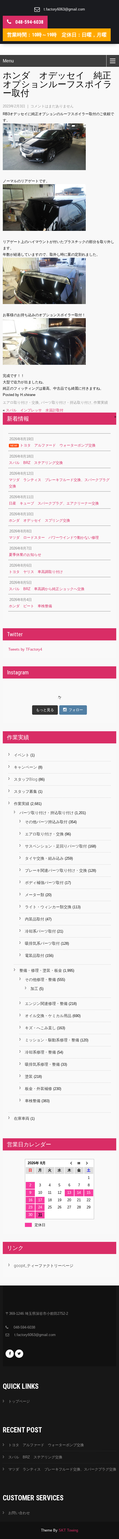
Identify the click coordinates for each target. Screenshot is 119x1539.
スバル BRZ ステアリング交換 (35, 1457)
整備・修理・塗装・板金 (40, 970)
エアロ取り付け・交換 (21, 402)
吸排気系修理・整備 (42, 1064)
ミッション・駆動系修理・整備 (52, 1040)
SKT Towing (68, 1530)
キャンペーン (25, 767)
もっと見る (45, 710)
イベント (21, 755)
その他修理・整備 (40, 979)
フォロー (76, 710)
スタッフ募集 (25, 791)
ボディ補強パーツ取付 (44, 882)
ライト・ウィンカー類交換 (48, 907)
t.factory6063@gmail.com (64, 9)
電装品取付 (34, 955)
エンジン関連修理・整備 (46, 1003)
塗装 (29, 1076)
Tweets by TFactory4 (25, 649)
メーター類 (34, 895)
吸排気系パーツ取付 (42, 943)
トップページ (19, 1401)
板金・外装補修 (38, 1088)
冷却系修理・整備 (40, 1052)
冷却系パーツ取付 (40, 931)
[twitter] (19, 1354)
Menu (8, 61)
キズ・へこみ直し (40, 1028)
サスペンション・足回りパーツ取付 (56, 846)
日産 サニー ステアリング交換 (86, 417)
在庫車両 (21, 1118)
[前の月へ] (69, 1163)
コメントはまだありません (52, 106)
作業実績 (101, 402)
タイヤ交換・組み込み (44, 858)
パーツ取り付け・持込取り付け (66, 402)
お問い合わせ (19, 1513)
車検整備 (32, 1101)
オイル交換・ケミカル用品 (48, 1015)
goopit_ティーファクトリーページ (43, 1265)
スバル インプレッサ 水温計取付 (34, 410)
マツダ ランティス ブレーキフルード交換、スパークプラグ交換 (62, 1469)
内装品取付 (34, 919)
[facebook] (10, 1354)
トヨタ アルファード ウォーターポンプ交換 (46, 1445)
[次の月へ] (88, 1163)
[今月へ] (79, 1163)
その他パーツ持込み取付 (46, 822)
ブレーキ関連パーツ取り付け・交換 (56, 870)
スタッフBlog (25, 779)
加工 (34, 988)
